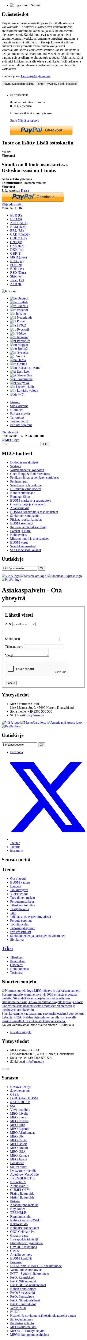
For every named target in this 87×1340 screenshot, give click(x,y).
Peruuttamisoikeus (22, 901)
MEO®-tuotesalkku (23, 1327)
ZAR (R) (16, 284)
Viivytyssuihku (20, 1109)
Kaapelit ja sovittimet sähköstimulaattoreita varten (43, 1315)
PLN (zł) (16, 265)
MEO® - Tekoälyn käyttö (27, 1331)
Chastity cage (19, 1235)
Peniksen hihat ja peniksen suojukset (34, 477)
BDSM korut (19, 542)
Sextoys (15, 466)
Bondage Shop (20, 496)
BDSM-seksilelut (21, 523)
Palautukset (17, 961)
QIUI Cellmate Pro (22, 1231)
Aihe (8, 624)
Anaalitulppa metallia (24, 1205)
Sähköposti (12, 639)
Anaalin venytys (21, 1254)
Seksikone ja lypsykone (26, 485)
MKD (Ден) (18, 257)
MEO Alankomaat (22, 1132)
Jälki (13, 913)
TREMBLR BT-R (22, 1178)
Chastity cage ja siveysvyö (27, 504)
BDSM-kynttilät (21, 1258)
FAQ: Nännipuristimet (25, 1300)
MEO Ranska (19, 1121)
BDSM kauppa (20, 882)
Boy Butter (17, 1209)
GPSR (14, 1094)
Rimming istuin (20, 1216)
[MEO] (10, 440)
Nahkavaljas (18, 535)
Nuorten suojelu (20, 1032)
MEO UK (17, 1136)
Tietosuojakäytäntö (22, 928)
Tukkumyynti (19, 421)
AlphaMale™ (19, 1186)
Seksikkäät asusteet (23, 546)
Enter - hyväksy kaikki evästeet (57, 83)
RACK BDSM (20, 1102)
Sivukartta (17, 939)
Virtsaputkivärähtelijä (24, 1239)
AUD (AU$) (18, 223)
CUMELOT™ (20, 1190)
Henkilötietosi (19, 969)
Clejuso (15, 1251)
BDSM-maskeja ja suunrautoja (30, 500)
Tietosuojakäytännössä (35, 76)
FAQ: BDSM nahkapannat (28, 1285)
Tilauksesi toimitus (22, 905)
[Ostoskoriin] (2, 88)
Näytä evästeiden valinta (18, 83)
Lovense (16, 1262)
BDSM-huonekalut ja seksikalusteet (34, 512)
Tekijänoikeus (19, 909)
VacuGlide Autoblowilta (26, 1270)
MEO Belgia (18, 1144)
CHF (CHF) (18, 238)
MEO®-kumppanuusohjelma (29, 1334)
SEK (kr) (16, 276)
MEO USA (18, 1151)
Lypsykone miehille (23, 1170)
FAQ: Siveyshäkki (22, 1292)
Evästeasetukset (20, 932)
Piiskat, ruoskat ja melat (26, 519)
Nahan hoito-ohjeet (23, 1289)
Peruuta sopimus (21, 425)
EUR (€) (16, 215)
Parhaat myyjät (20, 413)
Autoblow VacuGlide (24, 1174)
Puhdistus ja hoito (22, 1323)
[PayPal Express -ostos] (41, 134)
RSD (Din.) (18, 272)
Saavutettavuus (20, 1090)
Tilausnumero (14, 646)
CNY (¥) (16, 242)
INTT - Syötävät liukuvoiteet (29, 1273)
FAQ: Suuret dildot (23, 1304)
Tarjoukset (17, 417)
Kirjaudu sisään (12, 204)
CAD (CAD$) (20, 234)
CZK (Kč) (17, 246)
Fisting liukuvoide (22, 1193)
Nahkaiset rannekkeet (24, 1228)
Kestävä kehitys (20, 1087)
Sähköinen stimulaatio (24, 515)
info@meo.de (35, 715)
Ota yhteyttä (10, 432)
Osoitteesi (16, 965)
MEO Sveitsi (18, 1117)
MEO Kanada (19, 1155)
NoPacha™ (18, 1182)
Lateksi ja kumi (20, 531)
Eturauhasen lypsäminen (26, 1243)
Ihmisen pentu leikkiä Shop (28, 527)
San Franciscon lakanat (25, 550)
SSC (13, 1106)
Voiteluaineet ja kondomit (27, 470)
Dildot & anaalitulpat (24, 462)
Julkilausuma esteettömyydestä (30, 916)
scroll (5, 1069)
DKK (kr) (16, 249)
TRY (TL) (17, 280)
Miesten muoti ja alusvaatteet (29, 538)
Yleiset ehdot (19, 894)
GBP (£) (15, 253)
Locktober (17, 1163)
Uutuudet (16, 410)
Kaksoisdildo (19, 1224)
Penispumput (18, 481)
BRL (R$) (17, 230)
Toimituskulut (19, 924)
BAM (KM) (18, 227)
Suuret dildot (18, 1167)
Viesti (9, 655)
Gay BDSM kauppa (23, 1247)
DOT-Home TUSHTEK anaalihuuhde (36, 1266)
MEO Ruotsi (18, 1140)
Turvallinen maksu (22, 897)
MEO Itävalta (19, 1113)
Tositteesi (16, 972)
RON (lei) (17, 268)
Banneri (15, 886)
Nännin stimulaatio (22, 493)
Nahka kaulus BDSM (24, 1220)
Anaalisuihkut (19, 508)
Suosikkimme (19, 406)
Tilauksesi (16, 957)
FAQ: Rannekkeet (22, 1277)
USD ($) (16, 219)
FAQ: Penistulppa (22, 1296)
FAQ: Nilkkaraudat (23, 1281)
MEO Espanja (19, 1129)
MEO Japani (18, 1159)
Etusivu (15, 402)
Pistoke (15, 1201)
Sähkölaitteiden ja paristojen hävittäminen (37, 936)
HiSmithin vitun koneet (25, 489)
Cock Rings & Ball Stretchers (30, 474)
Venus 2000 (18, 1308)
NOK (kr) (16, 261)
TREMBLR (18, 1212)
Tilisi (7, 948)
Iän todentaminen (21, 1319)
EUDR (15, 1312)
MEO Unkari (19, 1148)
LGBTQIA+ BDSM (24, 1098)
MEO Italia (17, 1125)
